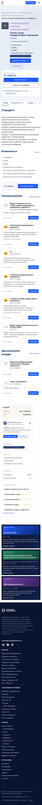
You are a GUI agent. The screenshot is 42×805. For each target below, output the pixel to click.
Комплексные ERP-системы (12, 15)
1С (11, 252)
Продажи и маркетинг (9, 656)
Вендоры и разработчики (11, 691)
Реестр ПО (5, 712)
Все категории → (8, 683)
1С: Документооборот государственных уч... (12, 499)
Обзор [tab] (5, 103)
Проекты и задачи (8, 665)
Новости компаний (8, 747)
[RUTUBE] (12, 645)
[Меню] (39, 3)
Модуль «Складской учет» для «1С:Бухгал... (17, 489)
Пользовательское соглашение (15, 800)
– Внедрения (6, 738)
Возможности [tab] (17, 103)
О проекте (5, 764)
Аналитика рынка (8, 750)
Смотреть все (34, 197)
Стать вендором (7, 718)
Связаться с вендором (21, 85)
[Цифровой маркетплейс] (21, 610)
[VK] (8, 645)
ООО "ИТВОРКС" (25, 411)
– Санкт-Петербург (8, 706)
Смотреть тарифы (28, 186)
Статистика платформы (10, 775)
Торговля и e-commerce (10, 659)
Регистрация (31, 2)
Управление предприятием (11, 653)
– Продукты (6, 735)
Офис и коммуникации (10, 674)
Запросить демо (21, 80)
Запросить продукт (20, 61)
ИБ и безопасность (8, 677)
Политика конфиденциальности (15, 797)
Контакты (23, 436)
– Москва (5, 703)
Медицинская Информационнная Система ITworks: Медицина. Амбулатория (21, 364)
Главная (6, 13)
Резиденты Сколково (9, 709)
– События (5, 744)
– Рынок (4, 732)
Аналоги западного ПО (10, 680)
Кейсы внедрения (8, 697)
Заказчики (5, 694)
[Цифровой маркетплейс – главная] (2, 2)
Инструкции (6, 767)
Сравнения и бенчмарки (10, 752)
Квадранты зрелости (9, 755)
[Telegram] (3, 645)
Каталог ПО (15, 13)
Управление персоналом (10, 662)
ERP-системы (26, 13)
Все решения (35, 353)
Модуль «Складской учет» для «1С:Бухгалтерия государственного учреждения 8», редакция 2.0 (22, 205)
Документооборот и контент (12, 671)
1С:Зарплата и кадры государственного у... (17, 510)
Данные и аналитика (9, 668)
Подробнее (33, 217)
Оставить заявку (10, 436)
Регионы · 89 (6, 700)
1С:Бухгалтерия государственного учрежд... (12, 494)
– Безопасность (7, 741)
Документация (10, 93)
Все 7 (37, 152)
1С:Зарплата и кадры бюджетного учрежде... (12, 504)
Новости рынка (7, 726)
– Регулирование (8, 729)
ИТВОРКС (13, 38)
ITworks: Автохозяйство (18, 382)
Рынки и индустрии (8, 715)
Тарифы (4, 772)
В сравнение (17, 66)
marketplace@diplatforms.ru (12, 641)
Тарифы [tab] (31, 103)
